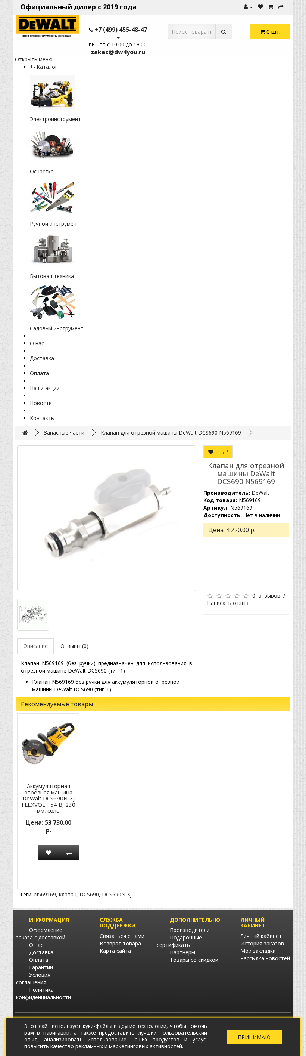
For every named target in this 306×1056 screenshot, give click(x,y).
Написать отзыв (228, 602)
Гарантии (41, 967)
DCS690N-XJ (117, 894)
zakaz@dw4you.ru (118, 52)
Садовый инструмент (57, 328)
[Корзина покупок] (270, 7)
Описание (35, 645)
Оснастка (42, 171)
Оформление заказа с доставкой (40, 933)
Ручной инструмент (54, 223)
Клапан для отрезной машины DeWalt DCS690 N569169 (171, 432)
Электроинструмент (55, 119)
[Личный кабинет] (248, 7)
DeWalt (260, 492)
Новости (41, 403)
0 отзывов (266, 595)
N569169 (45, 894)
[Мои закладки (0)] (260, 7)
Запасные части (64, 432)
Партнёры (182, 952)
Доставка (42, 358)
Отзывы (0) (74, 645)
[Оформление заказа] (281, 7)
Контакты (42, 418)
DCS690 (89, 894)
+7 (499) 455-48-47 (120, 29)
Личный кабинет (261, 935)
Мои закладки (258, 950)
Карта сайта (115, 950)
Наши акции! (45, 388)
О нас (37, 343)
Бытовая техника (52, 276)
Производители (190, 929)
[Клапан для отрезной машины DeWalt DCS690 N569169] (106, 518)
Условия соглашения (33, 978)
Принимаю (254, 1037)
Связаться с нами (122, 935)
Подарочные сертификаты (179, 941)
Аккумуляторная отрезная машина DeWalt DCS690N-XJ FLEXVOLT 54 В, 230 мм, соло (48, 798)
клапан (67, 894)
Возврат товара (120, 943)
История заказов (262, 943)
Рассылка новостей (265, 958)
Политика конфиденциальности (43, 993)
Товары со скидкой (194, 959)
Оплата (39, 373)
